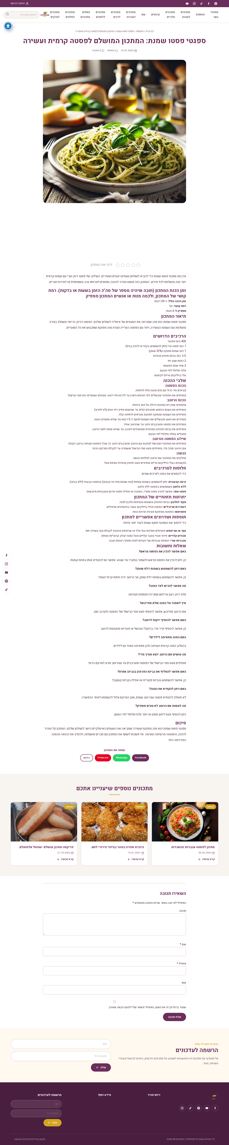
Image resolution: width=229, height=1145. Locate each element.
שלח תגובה (174, 1017)
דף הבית (150, 31)
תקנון (42, 1139)
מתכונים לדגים (115, 14)
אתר (183, 983)
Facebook (140, 757)
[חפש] (7, 15)
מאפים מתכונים (85, 14)
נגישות (17, 1139)
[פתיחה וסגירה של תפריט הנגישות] (8, 26)
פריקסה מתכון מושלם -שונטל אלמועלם (47, 847)
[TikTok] (6, 589)
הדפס (86, 758)
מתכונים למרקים (55, 14)
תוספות (200, 14)
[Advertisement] (114, 235)
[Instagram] (6, 563)
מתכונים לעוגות (185, 14)
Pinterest (103, 757)
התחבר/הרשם (18, 3)
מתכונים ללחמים (100, 14)
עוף (143, 14)
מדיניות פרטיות (30, 1139)
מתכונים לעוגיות (131, 14)
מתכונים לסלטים (70, 14)
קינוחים (155, 14)
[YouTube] (6, 572)
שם (183, 944)
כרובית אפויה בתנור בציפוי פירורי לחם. (117, 847)
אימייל (181, 963)
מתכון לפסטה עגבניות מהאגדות (193, 847)
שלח (103, 1067)
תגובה (182, 911)
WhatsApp (121, 757)
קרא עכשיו (208, 859)
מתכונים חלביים (170, 14)
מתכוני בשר (214, 14)
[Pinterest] (6, 581)
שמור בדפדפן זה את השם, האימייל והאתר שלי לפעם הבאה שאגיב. (147, 1007)
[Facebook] (6, 555)
